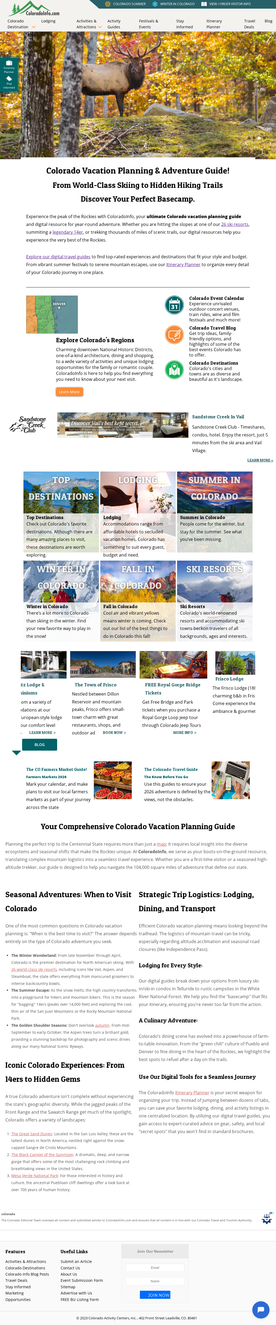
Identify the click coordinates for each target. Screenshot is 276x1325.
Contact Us (70, 1267)
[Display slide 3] (259, 138)
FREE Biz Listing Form (80, 1299)
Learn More (69, 391)
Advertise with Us (76, 1293)
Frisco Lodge (159, 679)
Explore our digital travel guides (58, 257)
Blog (268, 20)
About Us (69, 1274)
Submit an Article (76, 1261)
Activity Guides (114, 23)
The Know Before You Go (166, 776)
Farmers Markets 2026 (46, 776)
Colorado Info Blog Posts (27, 1274)
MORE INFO (113, 732)
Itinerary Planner (214, 23)
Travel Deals (249, 23)
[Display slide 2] (254, 138)
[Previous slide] (117, 138)
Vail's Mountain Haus (238, 684)
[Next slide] (148, 138)
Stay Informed (184, 23)
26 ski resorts (235, 224)
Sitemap (68, 1286)
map (161, 844)
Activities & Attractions (86, 23)
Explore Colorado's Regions (95, 340)
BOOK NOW (42, 732)
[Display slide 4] (264, 138)
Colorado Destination (18, 23)
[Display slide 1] (248, 138)
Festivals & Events (148, 23)
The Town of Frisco (25, 684)
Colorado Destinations (25, 1267)
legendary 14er (68, 232)
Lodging (48, 20)
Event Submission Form (82, 1280)
